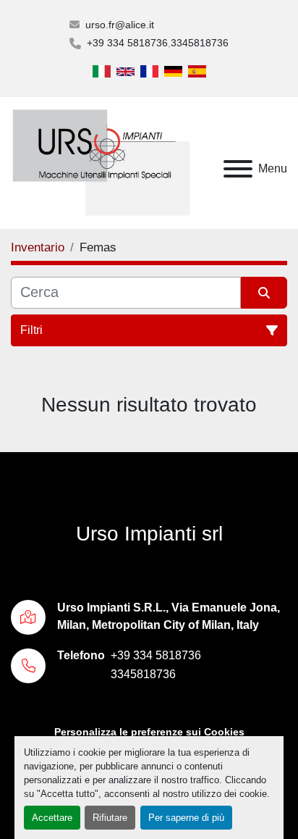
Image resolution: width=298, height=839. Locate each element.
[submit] (264, 293)
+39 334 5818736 (127, 43)
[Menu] (238, 169)
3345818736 (200, 43)
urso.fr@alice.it (119, 24)
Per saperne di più (186, 817)
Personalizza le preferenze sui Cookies (149, 732)
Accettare (52, 817)
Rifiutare (110, 817)
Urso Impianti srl (149, 533)
